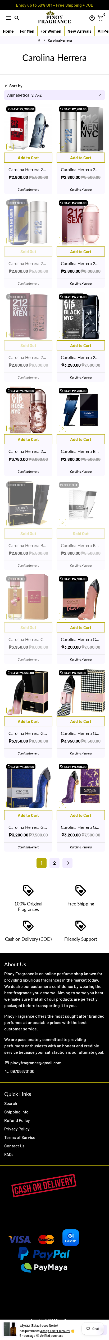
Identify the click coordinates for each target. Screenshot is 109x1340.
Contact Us (14, 1145)
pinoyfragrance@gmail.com (33, 1062)
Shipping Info (16, 1111)
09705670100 (19, 1071)
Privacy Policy (17, 1128)
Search (10, 1103)
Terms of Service (19, 1137)
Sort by (13, 85)
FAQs (8, 1154)
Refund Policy (17, 1120)
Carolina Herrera (60, 40)
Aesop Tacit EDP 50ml (55, 1331)
